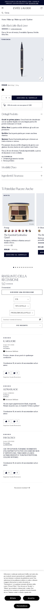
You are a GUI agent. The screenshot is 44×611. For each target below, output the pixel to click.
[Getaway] (19, 231)
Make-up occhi (20, 20)
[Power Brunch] (22, 231)
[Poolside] (26, 231)
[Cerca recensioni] (40, 319)
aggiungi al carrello (27, 98)
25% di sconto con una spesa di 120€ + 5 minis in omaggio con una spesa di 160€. (22, 2)
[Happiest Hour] (16, 231)
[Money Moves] (29, 231)
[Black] (3, 89)
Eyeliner (30, 20)
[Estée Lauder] (22, 8)
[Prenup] (5, 231)
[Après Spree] (12, 231)
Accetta (31, 598)
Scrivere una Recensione (22, 292)
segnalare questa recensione (12, 377)
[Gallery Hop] (9, 231)
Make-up (10, 20)
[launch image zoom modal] (40, 78)
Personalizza (22, 606)
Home (4, 20)
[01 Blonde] (39, 231)
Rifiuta (13, 598)
